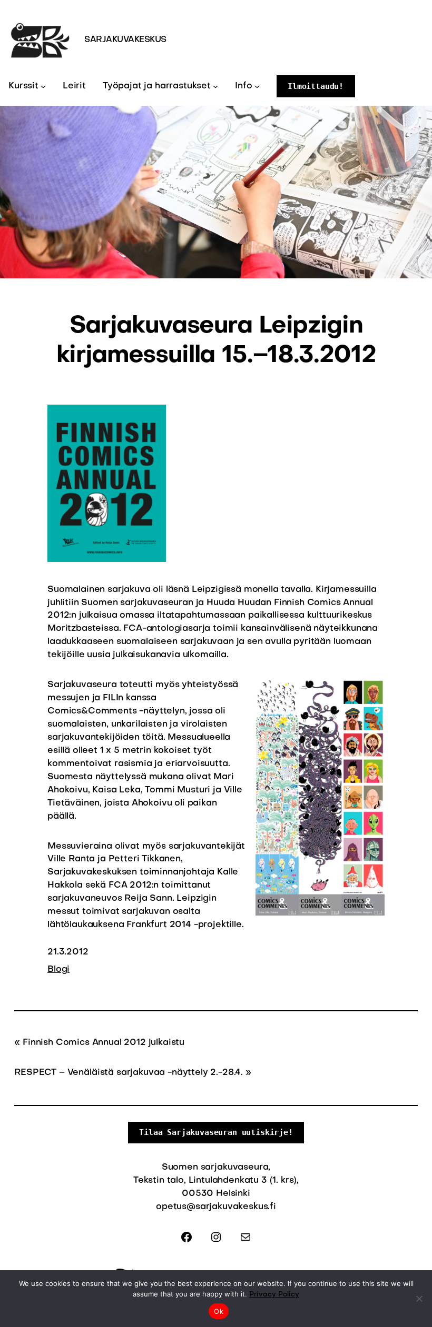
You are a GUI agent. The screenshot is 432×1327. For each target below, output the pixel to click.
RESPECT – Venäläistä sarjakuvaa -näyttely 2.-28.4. (128, 1073)
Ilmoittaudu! (315, 86)
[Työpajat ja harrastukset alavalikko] (215, 86)
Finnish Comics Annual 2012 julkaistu (103, 1043)
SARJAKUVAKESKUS (125, 40)
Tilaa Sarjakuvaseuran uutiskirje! (216, 1132)
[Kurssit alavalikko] (43, 86)
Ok (218, 1311)
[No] (419, 1298)
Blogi (58, 970)
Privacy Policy (274, 1294)
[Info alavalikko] (257, 86)
